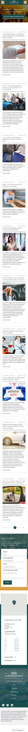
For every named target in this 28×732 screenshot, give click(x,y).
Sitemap (14, 695)
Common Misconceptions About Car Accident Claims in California (13, 426)
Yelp (14, 685)
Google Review (14, 692)
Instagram (14, 688)
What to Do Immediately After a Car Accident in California (12, 87)
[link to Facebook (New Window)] (3, 705)
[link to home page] (14, 2)
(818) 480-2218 (10, 631)
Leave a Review (9, 657)
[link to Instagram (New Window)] (7, 705)
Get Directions (9, 660)
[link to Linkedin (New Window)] (12, 705)
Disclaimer (14, 698)
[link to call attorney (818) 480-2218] (2, 2)
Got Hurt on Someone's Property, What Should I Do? (12, 139)
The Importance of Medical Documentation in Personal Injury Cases (14, 35)
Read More (6, 75)
